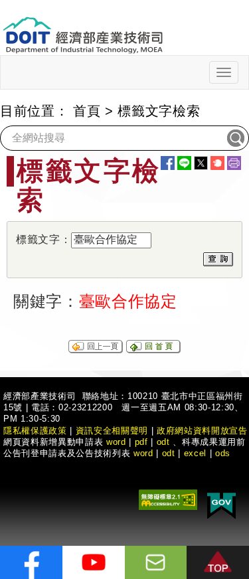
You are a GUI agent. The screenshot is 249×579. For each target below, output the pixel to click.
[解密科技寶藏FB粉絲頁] (31, 562)
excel (195, 453)
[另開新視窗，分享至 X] (201, 163)
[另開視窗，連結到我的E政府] (221, 503)
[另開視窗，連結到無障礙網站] (168, 498)
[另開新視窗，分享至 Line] (184, 163)
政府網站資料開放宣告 (202, 431)
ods (222, 453)
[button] (218, 562)
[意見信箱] (156, 562)
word (143, 453)
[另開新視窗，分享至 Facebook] (167, 163)
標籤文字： (43, 239)
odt (163, 442)
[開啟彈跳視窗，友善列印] (234, 163)
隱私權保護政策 (35, 431)
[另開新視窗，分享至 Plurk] (217, 163)
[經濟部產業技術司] (82, 27)
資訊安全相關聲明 (112, 431)
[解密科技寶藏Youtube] (93, 562)
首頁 (86, 111)
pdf (141, 442)
